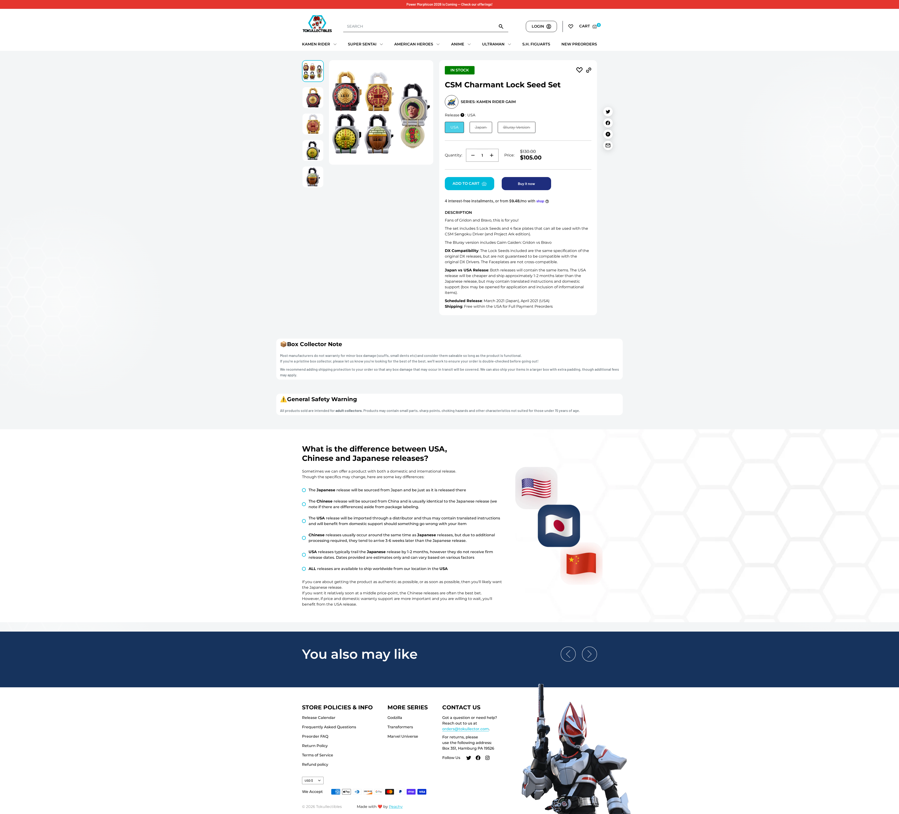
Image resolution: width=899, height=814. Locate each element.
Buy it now (526, 183)
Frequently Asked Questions (329, 727)
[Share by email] (608, 145)
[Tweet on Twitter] (608, 111)
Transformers (400, 727)
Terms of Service (317, 755)
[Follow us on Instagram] (487, 758)
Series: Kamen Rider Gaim (488, 102)
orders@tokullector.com (465, 729)
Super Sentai (362, 44)
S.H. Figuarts (536, 44)
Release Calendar (318, 717)
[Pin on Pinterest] (608, 134)
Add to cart (466, 183)
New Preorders (579, 44)
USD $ (309, 780)
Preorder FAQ (315, 736)
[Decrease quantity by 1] (471, 155)
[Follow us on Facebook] (478, 758)
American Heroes (413, 44)
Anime (457, 44)
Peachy (396, 806)
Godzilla (394, 717)
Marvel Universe (402, 736)
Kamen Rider (316, 44)
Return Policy (315, 746)
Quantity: (453, 155)
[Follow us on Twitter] (469, 758)
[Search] (501, 26)
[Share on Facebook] (608, 123)
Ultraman (493, 44)
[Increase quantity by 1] (493, 155)
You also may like (360, 654)
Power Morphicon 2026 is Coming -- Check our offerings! (449, 4)
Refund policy (315, 764)
